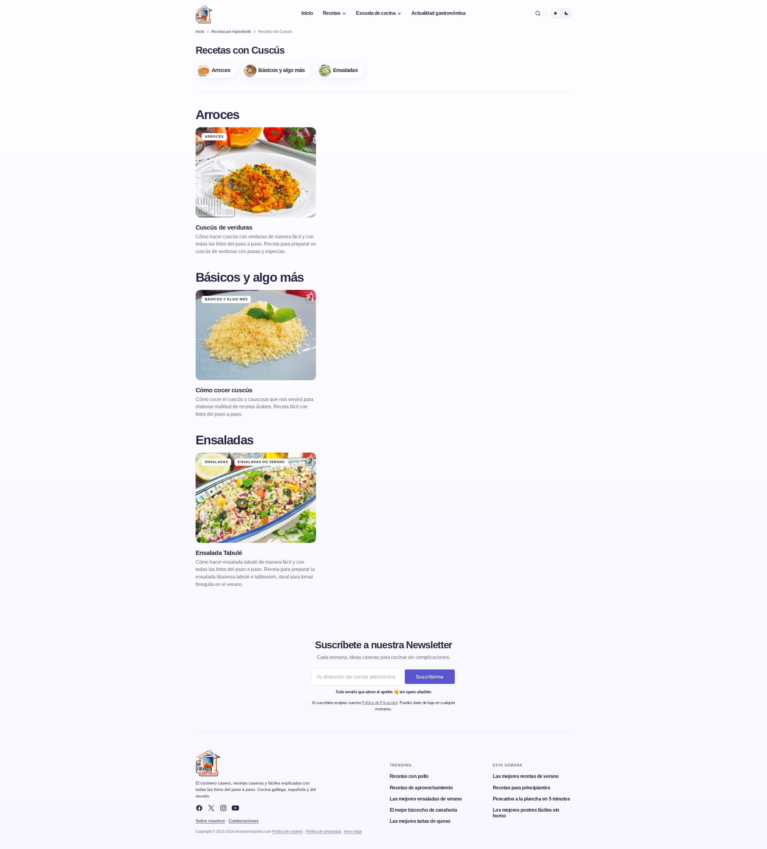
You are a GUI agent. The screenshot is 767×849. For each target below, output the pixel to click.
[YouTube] (235, 808)
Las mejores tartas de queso (420, 821)
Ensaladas (216, 462)
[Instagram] (223, 808)
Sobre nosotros (210, 820)
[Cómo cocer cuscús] (256, 335)
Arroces (214, 136)
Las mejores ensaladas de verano (426, 798)
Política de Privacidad (379, 702)
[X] (211, 808)
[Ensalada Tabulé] (256, 498)
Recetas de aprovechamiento (421, 787)
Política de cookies (287, 831)
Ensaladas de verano (261, 462)
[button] (538, 13)
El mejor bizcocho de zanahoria (423, 810)
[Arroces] (216, 70)
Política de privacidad (323, 831)
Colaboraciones (244, 820)
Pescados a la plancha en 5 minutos (531, 798)
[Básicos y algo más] (276, 70)
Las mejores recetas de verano (526, 776)
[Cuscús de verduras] (256, 172)
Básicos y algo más (226, 299)
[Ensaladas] (340, 70)
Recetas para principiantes (521, 787)
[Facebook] (199, 808)
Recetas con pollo (409, 776)
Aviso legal (353, 831)
